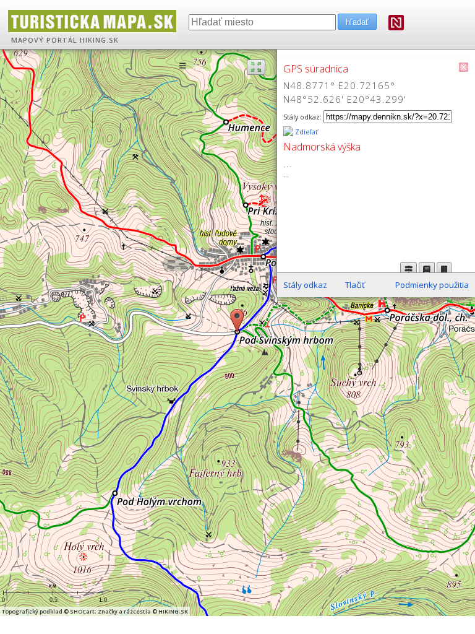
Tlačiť (355, 284)
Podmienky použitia (432, 284)
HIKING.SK (99, 40)
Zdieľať (305, 132)
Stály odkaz (305, 284)
